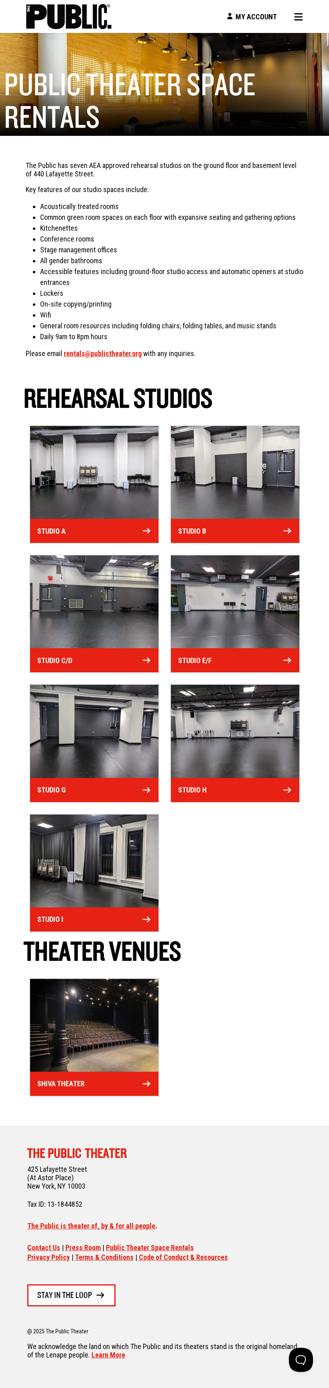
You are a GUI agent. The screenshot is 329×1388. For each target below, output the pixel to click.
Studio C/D (54, 660)
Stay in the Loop (64, 1295)
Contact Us (43, 1247)
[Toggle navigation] (296, 17)
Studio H (192, 790)
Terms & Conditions (104, 1257)
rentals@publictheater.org (103, 353)
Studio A (51, 531)
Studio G (51, 790)
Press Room (83, 1247)
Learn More (108, 1355)
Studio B (192, 531)
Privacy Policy (48, 1257)
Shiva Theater (61, 1083)
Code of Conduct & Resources (183, 1257)
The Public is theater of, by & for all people (91, 1226)
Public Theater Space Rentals (150, 1247)
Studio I (50, 919)
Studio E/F (195, 660)
